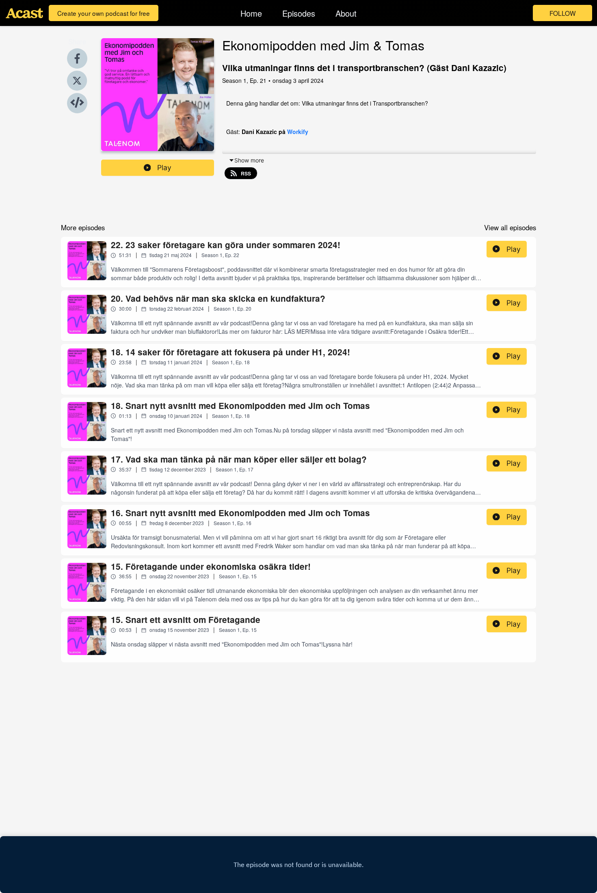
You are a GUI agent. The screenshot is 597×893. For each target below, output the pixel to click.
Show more (249, 160)
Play (164, 167)
